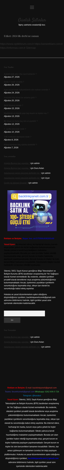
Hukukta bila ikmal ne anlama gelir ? (20, 97)
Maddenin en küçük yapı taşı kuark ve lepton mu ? (26, 113)
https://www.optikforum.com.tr (17, 44)
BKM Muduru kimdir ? (13, 105)
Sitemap (31, 47)
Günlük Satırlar (32, 20)
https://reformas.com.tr (12, 47)
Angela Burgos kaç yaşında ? (17, 163)
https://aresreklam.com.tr (48, 44)
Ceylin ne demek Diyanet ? (16, 183)
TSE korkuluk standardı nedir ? (17, 137)
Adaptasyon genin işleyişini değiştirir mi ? (22, 173)
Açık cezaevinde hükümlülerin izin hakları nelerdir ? (27, 90)
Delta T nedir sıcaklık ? (14, 82)
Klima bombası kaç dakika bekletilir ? (20, 145)
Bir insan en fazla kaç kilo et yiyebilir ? (21, 121)
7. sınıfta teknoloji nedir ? (15, 129)
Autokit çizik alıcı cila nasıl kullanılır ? (20, 74)
